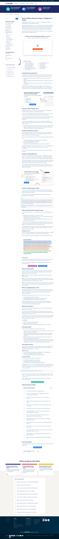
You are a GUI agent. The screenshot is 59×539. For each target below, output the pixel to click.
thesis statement (25, 155)
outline (33, 290)
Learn (36, 3)
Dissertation (7, 42)
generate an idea (33, 110)
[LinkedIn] (48, 520)
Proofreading (22, 3)
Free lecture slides (8, 48)
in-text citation (35, 426)
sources (37, 133)
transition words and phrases (31, 365)
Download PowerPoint (37, 447)
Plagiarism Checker (29, 519)
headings (37, 191)
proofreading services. (25, 379)
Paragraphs (24, 232)
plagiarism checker (25, 203)
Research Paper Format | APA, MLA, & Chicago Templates (26, 506)
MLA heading (47, 375)
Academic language (8, 27)
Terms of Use (51, 535)
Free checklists (8, 49)
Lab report (7, 36)
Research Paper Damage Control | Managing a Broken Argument (27, 503)
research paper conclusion (27, 308)
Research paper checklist (43, 67)
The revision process (42, 66)
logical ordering (40, 216)
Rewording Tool (36, 522)
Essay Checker (28, 524)
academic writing (35, 22)
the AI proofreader (35, 348)
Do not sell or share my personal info (36, 535)
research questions (44, 145)
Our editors (15, 519)
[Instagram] (46, 520)
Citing (27, 3)
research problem (43, 397)
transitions (23, 303)
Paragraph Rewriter (37, 519)
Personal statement (9, 43)
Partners (15, 522)
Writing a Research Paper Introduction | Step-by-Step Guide (27, 512)
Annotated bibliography (9, 39)
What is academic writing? (9, 23)
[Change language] (7, 536)
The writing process (8, 24)
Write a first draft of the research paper (30, 68)
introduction (29, 393)
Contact (43, 518)
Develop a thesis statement (29, 66)
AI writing (35, 205)
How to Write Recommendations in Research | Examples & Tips (27, 494)
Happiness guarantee (45, 535)
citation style (24, 375)
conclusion (29, 414)
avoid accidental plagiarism (46, 259)
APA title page (25, 376)
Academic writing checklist (9, 45)
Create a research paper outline (29, 67)
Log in (49, 0)
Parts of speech (8, 53)
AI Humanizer (28, 522)
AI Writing (31, 3)
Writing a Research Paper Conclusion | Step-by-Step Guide (26, 509)
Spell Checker (28, 523)
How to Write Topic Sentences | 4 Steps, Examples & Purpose (27, 497)
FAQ (42, 0)
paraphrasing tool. (40, 370)
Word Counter (44, 87)
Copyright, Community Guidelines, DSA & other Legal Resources (18, 526)
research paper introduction (28, 270)
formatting (44, 364)
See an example (32, 104)
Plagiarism (16, 3)
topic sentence (28, 406)
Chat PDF (24, 150)
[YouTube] (43, 520)
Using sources (8, 30)
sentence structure (31, 364)
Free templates (8, 46)
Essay (7, 33)
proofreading (35, 346)
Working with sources (9, 55)
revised (33, 433)
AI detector (31, 203)
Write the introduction (28, 69)
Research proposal (8, 40)
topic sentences (44, 295)
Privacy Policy (28, 535)
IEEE (6, 56)
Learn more (26, 182)
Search (53, 0)
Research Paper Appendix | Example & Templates (25, 500)
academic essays (35, 25)
